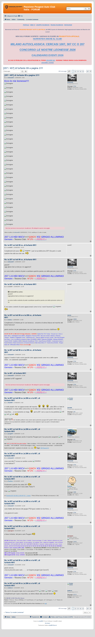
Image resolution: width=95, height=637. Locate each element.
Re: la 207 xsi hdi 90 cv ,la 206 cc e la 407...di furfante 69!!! (22, 399)
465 (74, 439)
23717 (75, 594)
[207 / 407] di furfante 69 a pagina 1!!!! (23, 68)
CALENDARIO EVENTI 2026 (47, 55)
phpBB (41, 621)
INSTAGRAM (68, 25)
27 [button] (87, 71)
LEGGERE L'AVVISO (47, 62)
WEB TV (32, 25)
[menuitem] (20, 16)
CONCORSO (48, 49)
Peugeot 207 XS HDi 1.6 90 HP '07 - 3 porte (18, 495)
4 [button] (80, 71)
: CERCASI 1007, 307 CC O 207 (47, 44)
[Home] (14, 7)
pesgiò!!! (69, 435)
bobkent (69, 590)
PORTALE (26, 25)
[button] (69, 71)
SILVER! (69, 407)
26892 (75, 319)
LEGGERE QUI (50, 60)
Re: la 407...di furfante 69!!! (15, 373)
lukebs (69, 315)
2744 (74, 86)
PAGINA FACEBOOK (57, 25)
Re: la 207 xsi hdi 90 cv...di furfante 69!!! (20, 245)
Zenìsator (47, 623)
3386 (74, 492)
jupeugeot (70, 535)
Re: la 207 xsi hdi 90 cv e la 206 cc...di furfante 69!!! (22, 316)
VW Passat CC (44, 448)
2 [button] (75, 71)
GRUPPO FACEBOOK (42, 25)
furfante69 (70, 82)
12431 (75, 541)
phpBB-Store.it (53, 625)
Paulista (69, 486)
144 (74, 411)
